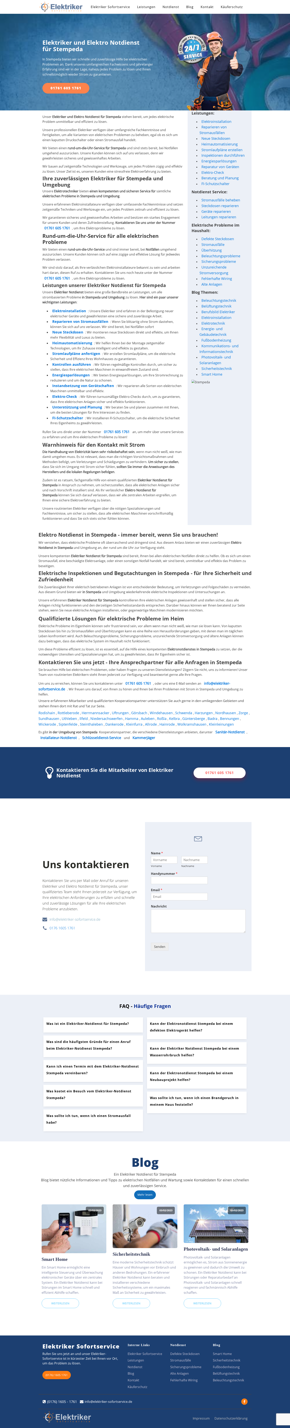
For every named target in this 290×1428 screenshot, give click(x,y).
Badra (213, 718)
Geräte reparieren (216, 211)
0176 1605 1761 (62, 928)
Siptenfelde (68, 724)
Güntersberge (194, 718)
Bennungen (230, 718)
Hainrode (167, 724)
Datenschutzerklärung (231, 1418)
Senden (159, 947)
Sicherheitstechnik (216, 368)
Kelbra (175, 718)
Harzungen (204, 712)
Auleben (148, 718)
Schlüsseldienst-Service (101, 737)
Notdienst (171, 7)
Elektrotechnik (213, 323)
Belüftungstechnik (216, 306)
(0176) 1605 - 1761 (62, 1401)
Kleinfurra (134, 724)
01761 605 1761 (66, 88)
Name (157, 853)
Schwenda (184, 712)
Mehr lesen (145, 1194)
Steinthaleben (92, 724)
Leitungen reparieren (218, 217)
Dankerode (114, 724)
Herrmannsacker (96, 712)
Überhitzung (211, 250)
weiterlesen (60, 1303)
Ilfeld (84, 718)
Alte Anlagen (211, 284)
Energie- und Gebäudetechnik (212, 331)
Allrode (151, 724)
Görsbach (139, 712)
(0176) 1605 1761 (57, 1375)
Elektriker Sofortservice (110, 7)
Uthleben (70, 718)
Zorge (244, 712)
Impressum (201, 1418)
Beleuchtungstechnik (218, 300)
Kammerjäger (144, 737)
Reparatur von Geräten (220, 166)
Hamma (132, 718)
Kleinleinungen (222, 724)
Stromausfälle (213, 244)
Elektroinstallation (69, 310)
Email (156, 890)
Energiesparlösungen (219, 161)
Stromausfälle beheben (220, 200)
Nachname (187, 866)
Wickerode (47, 724)
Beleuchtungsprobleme (220, 256)
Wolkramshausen (192, 724)
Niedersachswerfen (106, 718)
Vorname (156, 866)
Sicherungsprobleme (218, 261)
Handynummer (164, 874)
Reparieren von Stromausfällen (80, 321)
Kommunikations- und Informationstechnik (219, 349)
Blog (190, 7)
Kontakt (207, 7)
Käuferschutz (232, 7)
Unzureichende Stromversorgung (213, 270)
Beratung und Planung (220, 178)
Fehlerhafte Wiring (216, 278)
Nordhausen (226, 712)
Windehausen (162, 712)
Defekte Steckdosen (217, 238)
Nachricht (159, 906)
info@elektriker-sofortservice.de (75, 919)
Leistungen (146, 7)
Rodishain (47, 712)
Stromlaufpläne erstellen (221, 149)
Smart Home (211, 374)
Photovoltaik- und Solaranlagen (215, 360)
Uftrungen (121, 712)
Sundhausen (49, 718)
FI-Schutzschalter (215, 183)
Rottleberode (69, 712)
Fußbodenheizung (216, 340)
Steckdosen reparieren (220, 205)
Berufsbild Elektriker (218, 311)
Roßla (162, 718)
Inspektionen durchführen (223, 155)
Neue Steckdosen (215, 138)
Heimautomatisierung (219, 144)
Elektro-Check (212, 172)
